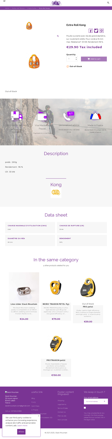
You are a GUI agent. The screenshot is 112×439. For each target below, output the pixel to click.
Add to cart (94, 59)
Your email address (91, 398)
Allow (21, 432)
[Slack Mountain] (56, 2)
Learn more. (22, 426)
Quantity (71, 55)
